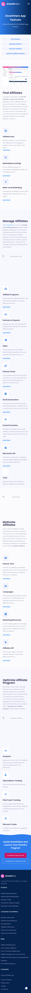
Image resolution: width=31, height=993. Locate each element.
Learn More (6, 150)
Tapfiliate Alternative (7, 927)
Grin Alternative (6, 924)
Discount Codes (6, 900)
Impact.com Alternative (8, 930)
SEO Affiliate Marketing (8, 964)
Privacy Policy (5, 983)
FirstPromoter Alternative (9, 921)
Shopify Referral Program (9, 893)
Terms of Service (6, 980)
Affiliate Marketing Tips (8, 945)
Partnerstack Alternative (9, 933)
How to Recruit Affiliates (8, 948)
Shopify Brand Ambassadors (10, 896)
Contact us (4, 989)
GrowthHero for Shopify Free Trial (15, 861)
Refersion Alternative (7, 917)
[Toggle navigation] (29, 5)
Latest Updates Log (7, 975)
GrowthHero (10, 225)
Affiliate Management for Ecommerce (13, 954)
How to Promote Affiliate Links (10, 951)
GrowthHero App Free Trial (15, 855)
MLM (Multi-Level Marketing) (9, 906)
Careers (3, 986)
